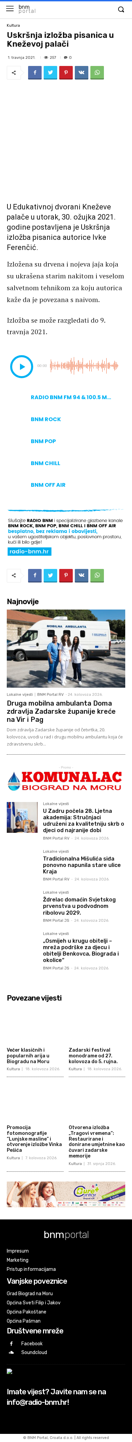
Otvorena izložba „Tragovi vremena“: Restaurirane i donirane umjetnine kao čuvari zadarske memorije (97, 1142)
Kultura (13, 25)
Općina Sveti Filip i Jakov (34, 1303)
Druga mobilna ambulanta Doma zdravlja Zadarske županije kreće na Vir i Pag (61, 711)
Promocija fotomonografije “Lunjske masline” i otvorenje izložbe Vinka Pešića (34, 1139)
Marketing (17, 1260)
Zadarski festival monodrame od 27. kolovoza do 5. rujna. (93, 1056)
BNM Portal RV (50, 694)
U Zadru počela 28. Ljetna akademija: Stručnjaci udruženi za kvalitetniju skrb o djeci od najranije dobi (83, 821)
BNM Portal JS (56, 920)
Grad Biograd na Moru (30, 1294)
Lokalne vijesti (20, 694)
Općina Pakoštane (26, 1312)
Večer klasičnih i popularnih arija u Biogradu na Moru (28, 1056)
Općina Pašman (24, 1321)
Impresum (18, 1251)
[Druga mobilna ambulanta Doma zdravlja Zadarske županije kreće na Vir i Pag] (66, 649)
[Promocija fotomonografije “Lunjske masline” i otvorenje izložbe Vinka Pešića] (35, 1102)
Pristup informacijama (31, 1269)
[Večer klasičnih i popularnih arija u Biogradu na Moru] (35, 1025)
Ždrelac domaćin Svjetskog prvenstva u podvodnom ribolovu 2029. (79, 906)
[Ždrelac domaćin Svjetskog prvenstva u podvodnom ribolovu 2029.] (22, 906)
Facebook (32, 1344)
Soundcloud (34, 1352)
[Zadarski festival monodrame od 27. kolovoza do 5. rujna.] (97, 1025)
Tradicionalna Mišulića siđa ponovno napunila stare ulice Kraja (82, 865)
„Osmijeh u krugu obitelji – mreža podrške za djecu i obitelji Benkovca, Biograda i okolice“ (81, 951)
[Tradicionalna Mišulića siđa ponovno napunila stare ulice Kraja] (22, 865)
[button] (120, 9)
